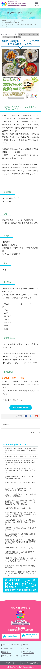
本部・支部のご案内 (32, 635)
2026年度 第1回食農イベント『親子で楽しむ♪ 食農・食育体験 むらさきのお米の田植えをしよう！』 (20, 462)
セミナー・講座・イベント (12, 22)
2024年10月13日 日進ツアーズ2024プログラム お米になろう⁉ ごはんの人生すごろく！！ (20, 573)
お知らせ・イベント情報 (17, 21)
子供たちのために (28, 652)
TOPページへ (11, 663)
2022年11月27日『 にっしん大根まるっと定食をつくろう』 (20, 42)
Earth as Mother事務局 (20, 407)
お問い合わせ (12, 636)
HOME (4, 21)
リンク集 (25, 656)
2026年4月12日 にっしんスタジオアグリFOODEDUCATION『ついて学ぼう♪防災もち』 (20, 470)
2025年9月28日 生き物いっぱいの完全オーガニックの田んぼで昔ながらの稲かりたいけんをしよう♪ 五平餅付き (20, 514)
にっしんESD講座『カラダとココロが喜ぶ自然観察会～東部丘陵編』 (20, 495)
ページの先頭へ (32, 663)
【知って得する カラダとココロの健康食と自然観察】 (20, 566)
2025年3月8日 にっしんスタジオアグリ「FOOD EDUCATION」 (19, 553)
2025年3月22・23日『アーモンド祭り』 (19, 548)
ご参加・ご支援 (7, 648)
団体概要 (25, 648)
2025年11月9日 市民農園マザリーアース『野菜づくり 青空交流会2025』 (20, 489)
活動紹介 (25, 645)
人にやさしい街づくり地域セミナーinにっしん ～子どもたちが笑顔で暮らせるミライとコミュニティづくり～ (20, 559)
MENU (37, 5)
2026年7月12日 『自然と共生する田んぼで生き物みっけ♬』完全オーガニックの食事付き (20, 450)
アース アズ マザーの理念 (10, 645)
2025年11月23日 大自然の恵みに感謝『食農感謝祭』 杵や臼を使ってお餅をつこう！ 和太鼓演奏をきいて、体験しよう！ (20, 502)
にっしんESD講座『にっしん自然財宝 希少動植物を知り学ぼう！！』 (20, 535)
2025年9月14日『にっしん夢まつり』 (18, 508)
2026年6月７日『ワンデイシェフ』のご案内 (20, 456)
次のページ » (35, 432)
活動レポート (6, 652)
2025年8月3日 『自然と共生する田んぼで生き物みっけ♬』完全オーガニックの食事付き (20, 522)
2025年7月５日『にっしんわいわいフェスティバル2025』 (20, 529)
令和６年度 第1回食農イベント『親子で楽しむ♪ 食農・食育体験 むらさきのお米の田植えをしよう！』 (20, 541)
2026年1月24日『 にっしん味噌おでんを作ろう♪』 (20, 483)
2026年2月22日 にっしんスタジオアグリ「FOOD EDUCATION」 (20, 477)
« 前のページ (5, 425)
